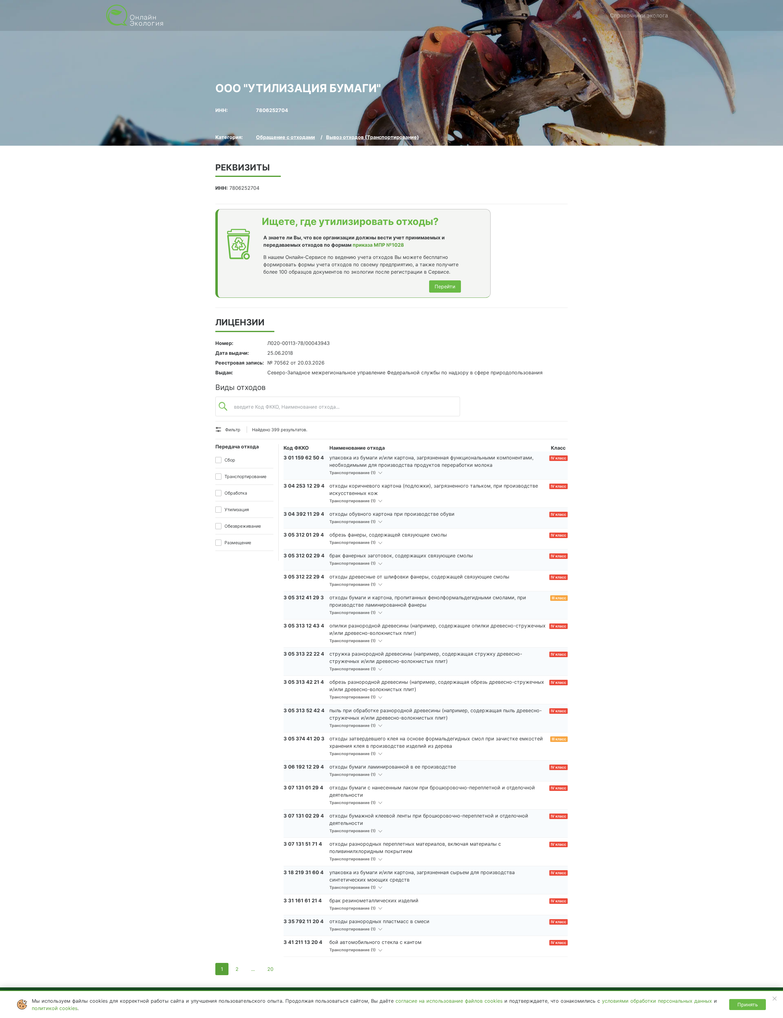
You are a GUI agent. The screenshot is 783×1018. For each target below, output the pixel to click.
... (253, 969)
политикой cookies (54, 1008)
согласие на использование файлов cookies (449, 1001)
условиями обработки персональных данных (658, 1001)
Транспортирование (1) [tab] (353, 472)
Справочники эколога (639, 15)
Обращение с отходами (285, 137)
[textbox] (338, 409)
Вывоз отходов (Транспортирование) (372, 137)
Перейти (445, 286)
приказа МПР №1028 (378, 245)
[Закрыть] (774, 998)
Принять (747, 1004)
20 (270, 969)
